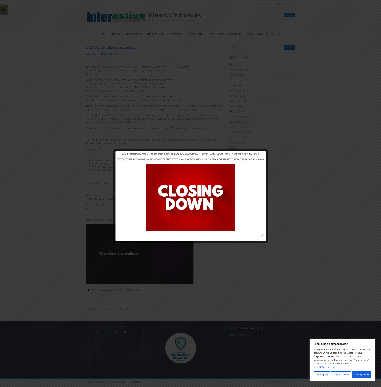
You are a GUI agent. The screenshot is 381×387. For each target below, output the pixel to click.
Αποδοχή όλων (361, 374)
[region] (342, 360)
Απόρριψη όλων (341, 374)
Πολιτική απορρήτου (329, 367)
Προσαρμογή (322, 374)
